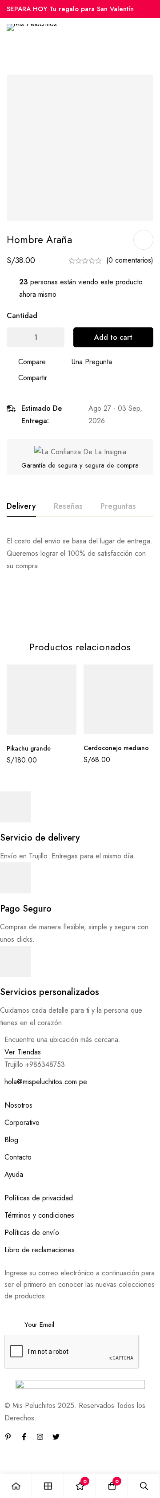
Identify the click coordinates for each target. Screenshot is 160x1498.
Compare (32, 362)
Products (47, 55)
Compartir (32, 378)
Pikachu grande (29, 748)
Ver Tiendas (22, 1052)
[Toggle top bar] (151, 9)
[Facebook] (24, 1436)
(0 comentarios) (129, 260)
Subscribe (146, 1312)
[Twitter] (56, 1436)
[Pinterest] (8, 1436)
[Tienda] (48, 1486)
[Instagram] (40, 1436)
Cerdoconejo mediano (116, 747)
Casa (17, 55)
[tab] (21, 506)
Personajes (84, 55)
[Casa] (16, 1486)
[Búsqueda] (144, 1486)
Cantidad (22, 316)
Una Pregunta (92, 362)
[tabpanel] (80, 576)
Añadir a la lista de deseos (143, 240)
